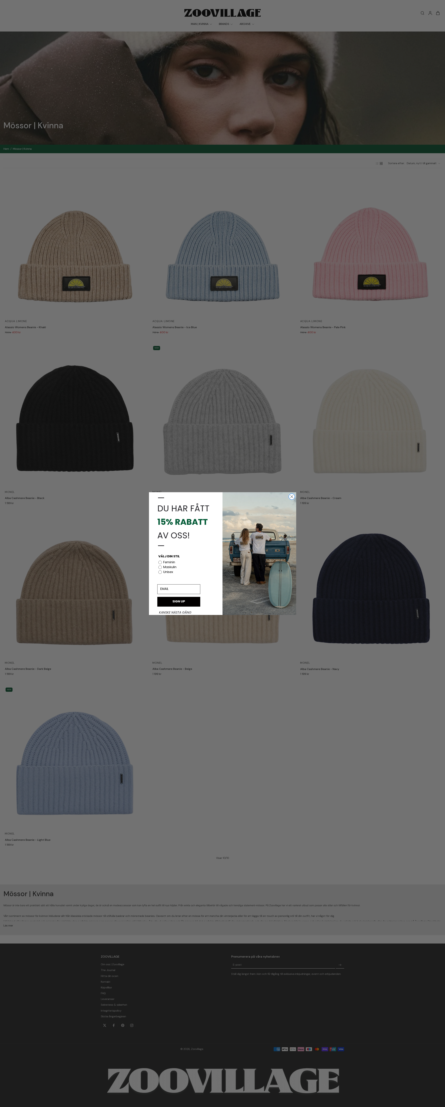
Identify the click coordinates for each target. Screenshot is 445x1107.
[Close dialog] (292, 497)
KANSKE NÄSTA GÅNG (175, 612)
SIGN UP (178, 601)
